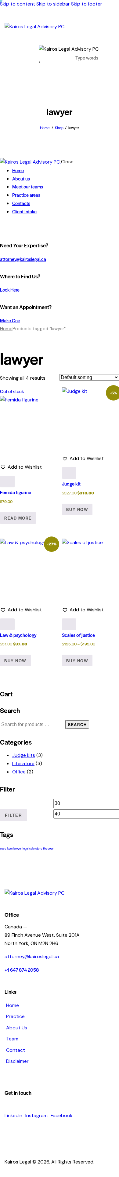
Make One (10, 320)
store (38, 848)
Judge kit (71, 483)
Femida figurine (15, 492)
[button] (21, 467)
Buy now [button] (77, 509)
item (10, 848)
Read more (18, 518)
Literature (23, 763)
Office (19, 772)
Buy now (77, 661)
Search (77, 724)
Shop (59, 127)
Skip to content (17, 4)
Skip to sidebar (53, 4)
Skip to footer (86, 4)
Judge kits (23, 755)
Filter (13, 815)
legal (25, 848)
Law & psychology (18, 635)
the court (48, 848)
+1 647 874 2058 (22, 969)
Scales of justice (78, 635)
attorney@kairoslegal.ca (23, 259)
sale (31, 848)
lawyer (17, 848)
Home (45, 127)
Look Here (10, 289)
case (3, 848)
